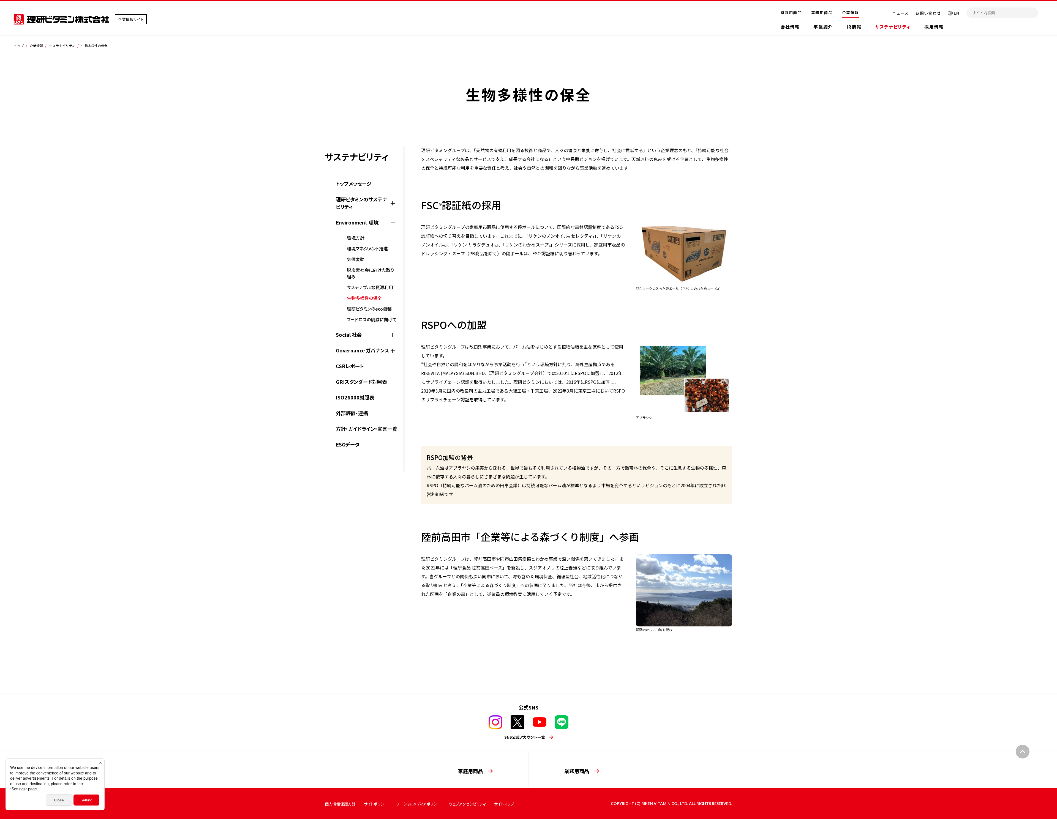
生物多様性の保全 (364, 298)
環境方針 (355, 237)
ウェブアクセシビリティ (467, 804)
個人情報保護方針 (340, 804)
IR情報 (854, 26)
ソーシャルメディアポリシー (418, 804)
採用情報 (934, 26)
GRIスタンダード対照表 (361, 381)
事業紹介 (823, 26)
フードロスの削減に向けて (372, 319)
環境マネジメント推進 (367, 248)
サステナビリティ (893, 26)
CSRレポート (350, 365)
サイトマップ (504, 804)
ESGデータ (347, 444)
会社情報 (790, 26)
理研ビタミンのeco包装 (369, 308)
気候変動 (355, 259)
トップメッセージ (354, 183)
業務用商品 (821, 12)
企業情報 (850, 12)
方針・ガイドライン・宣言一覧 (366, 428)
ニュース (900, 13)
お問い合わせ (928, 13)
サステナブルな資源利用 (370, 287)
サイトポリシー (376, 804)
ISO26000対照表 (355, 397)
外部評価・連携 (352, 413)
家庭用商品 (791, 12)
